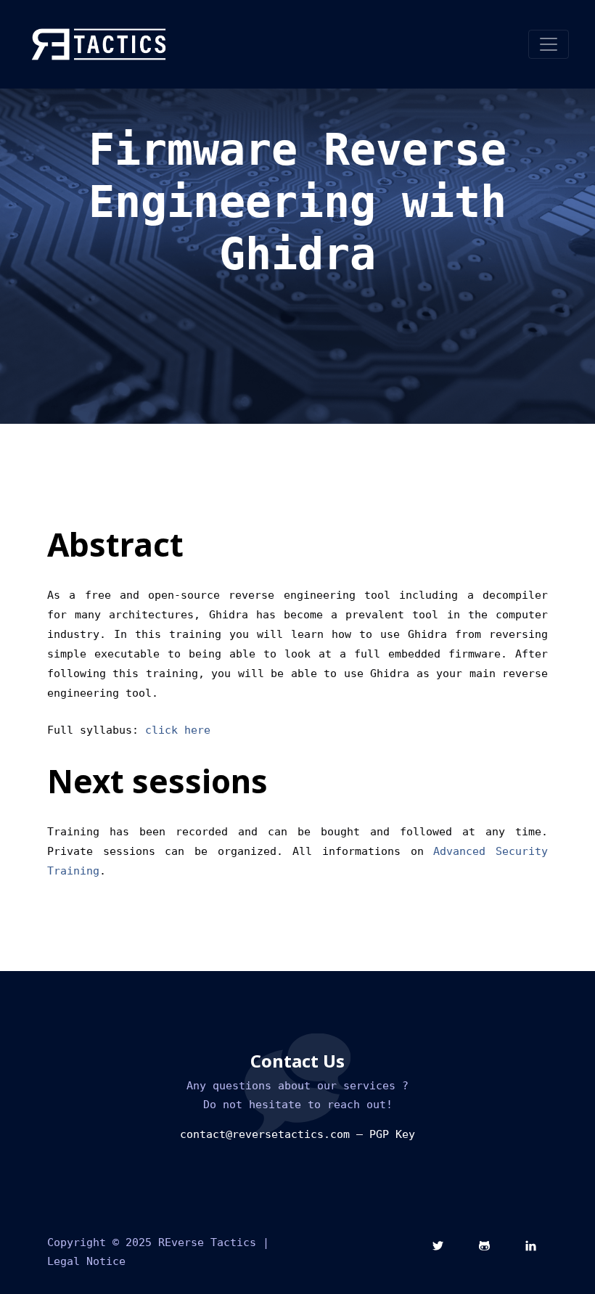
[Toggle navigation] (548, 44)
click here (177, 730)
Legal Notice (86, 1261)
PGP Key (392, 1134)
